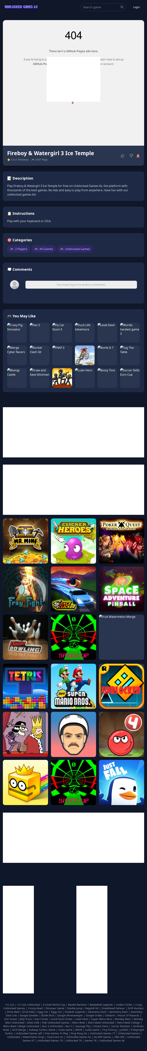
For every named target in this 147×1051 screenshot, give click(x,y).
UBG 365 (119, 1037)
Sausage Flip (83, 1026)
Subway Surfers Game (42, 1029)
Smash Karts (101, 1026)
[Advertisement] (73, 79)
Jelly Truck (26, 1019)
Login (136, 7)
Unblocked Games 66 (112, 1040)
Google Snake (94, 1015)
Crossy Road (35, 1008)
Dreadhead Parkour (113, 1008)
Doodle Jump (75, 1008)
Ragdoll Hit (92, 1008)
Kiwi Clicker (42, 1019)
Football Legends (75, 1012)
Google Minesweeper (70, 1015)
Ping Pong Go (79, 1033)
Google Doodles (29, 1015)
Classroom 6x (55, 1037)
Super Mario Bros (102, 1019)
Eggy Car (43, 1012)
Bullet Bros (48, 1015)
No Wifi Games (102, 1037)
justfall (124, 1029)
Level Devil (82, 1019)
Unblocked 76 (73, 1040)
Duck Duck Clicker (62, 1019)
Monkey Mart (123, 1019)
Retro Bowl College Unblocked (21, 1026)
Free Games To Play (57, 1033)
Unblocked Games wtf (29, 1033)
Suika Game (65, 1029)
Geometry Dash (97, 1012)
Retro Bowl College (129, 1022)
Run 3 (69, 1026)
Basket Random (77, 1004)
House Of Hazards (129, 1015)
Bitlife (79, 1029)
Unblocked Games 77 (103, 1033)
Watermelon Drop (34, 1037)
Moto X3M (33, 1022)
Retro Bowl (79, 1022)
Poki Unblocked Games (56, 1022)
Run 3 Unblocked (52, 1026)
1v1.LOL (10, 1004)
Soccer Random (121, 1026)
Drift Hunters (136, 1008)
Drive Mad (13, 1012)
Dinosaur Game (55, 1008)
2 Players (18, 249)
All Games (43, 249)
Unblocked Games (75, 249)
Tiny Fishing (109, 1029)
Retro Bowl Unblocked (101, 1022)
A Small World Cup (54, 1004)
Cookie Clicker (124, 1004)
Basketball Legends (102, 1004)
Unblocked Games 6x (78, 1037)
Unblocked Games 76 (50, 1040)
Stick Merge (19, 1029)
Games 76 (90, 1040)
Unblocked (14, 1037)
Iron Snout (11, 1019)
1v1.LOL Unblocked (29, 1004)
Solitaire (110, 1015)
